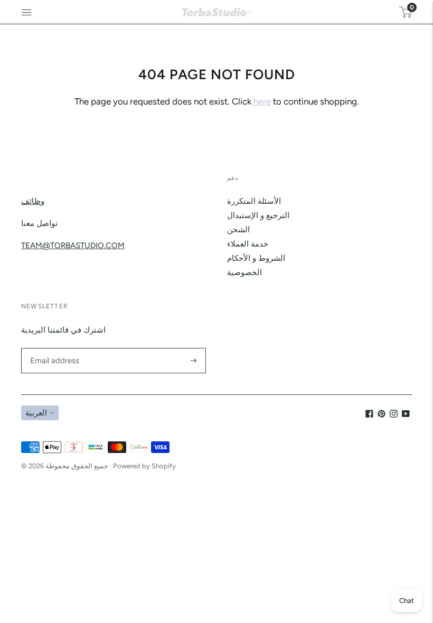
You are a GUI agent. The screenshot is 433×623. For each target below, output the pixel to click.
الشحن (238, 229)
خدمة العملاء (247, 244)
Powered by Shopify (144, 466)
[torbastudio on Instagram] (394, 415)
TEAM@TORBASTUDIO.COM (73, 245)
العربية (36, 413)
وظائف (32, 201)
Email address (53, 348)
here (262, 101)
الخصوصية (244, 272)
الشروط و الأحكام (256, 258)
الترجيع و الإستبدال (258, 215)
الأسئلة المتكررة (254, 201)
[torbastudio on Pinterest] (381, 415)
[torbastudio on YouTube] (406, 415)
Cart (411, 7)
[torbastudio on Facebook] (369, 415)
